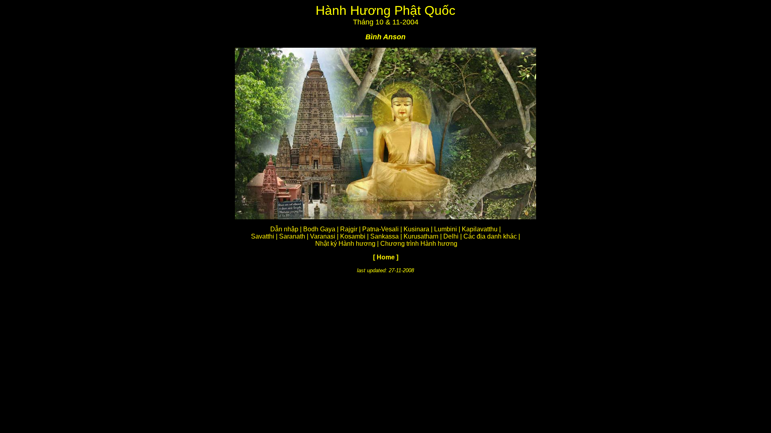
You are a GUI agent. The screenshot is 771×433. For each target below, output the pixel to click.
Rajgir (348, 229)
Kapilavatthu (480, 229)
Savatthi (262, 236)
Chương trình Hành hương (418, 243)
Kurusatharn (421, 236)
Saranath (292, 236)
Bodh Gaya (319, 229)
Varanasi (322, 236)
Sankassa (384, 236)
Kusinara (416, 229)
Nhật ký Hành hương (345, 243)
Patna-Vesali (380, 229)
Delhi (451, 236)
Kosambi (352, 236)
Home (386, 257)
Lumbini (445, 229)
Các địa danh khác (490, 236)
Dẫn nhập (284, 229)
